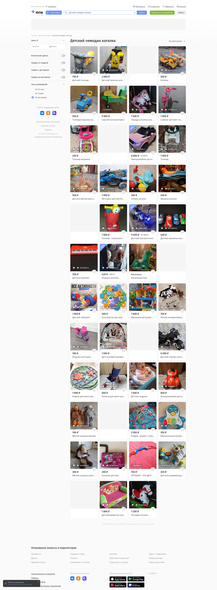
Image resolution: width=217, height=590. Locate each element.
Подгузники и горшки (119, 562)
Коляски (73, 558)
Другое (34, 558)
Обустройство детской (119, 558)
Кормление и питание (80, 562)
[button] (94, 74)
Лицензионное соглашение (48, 121)
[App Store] (118, 578)
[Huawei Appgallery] (118, 584)
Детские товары (45, 35)
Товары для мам (156, 558)
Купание (113, 554)
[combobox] (100, 13)
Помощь (48, 129)
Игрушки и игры (77, 554)
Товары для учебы (157, 562)
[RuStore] (135, 584)
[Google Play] (135, 578)
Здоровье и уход (38, 562)
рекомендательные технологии (48, 136)
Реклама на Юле (48, 125)
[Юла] (37, 12)
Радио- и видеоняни (157, 554)
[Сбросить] (135, 13)
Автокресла (36, 554)
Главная (34, 35)
